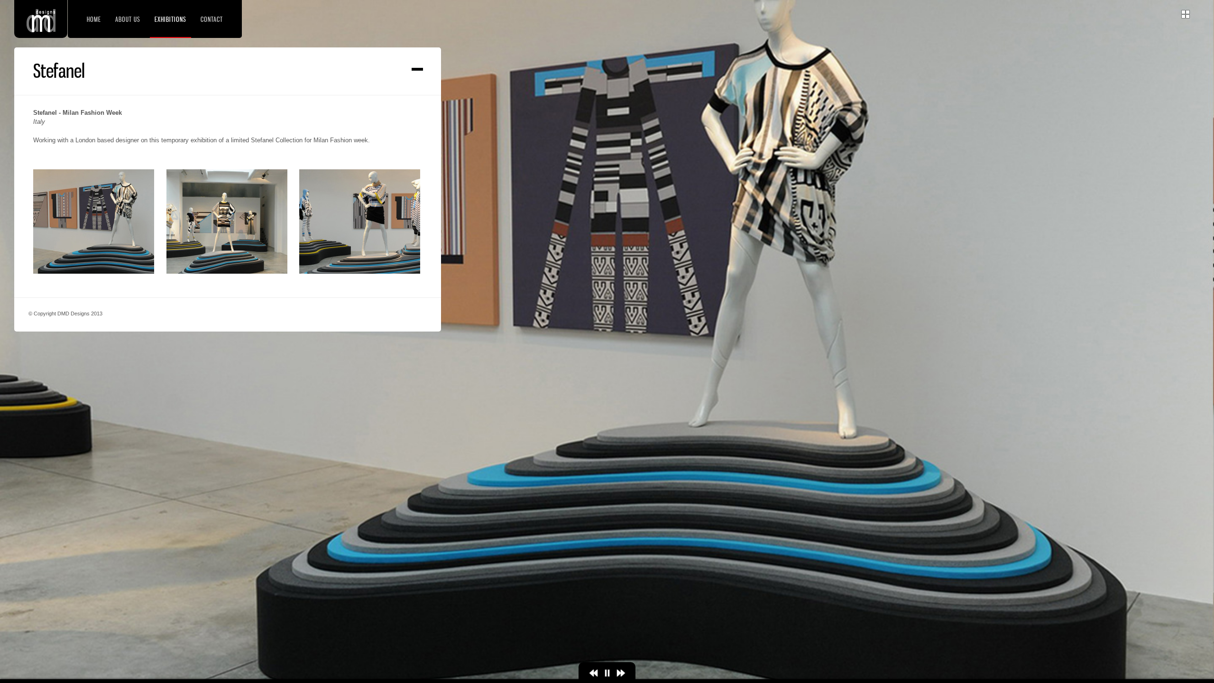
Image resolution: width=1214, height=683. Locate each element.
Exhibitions (170, 19)
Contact (212, 19)
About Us (127, 19)
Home (94, 19)
